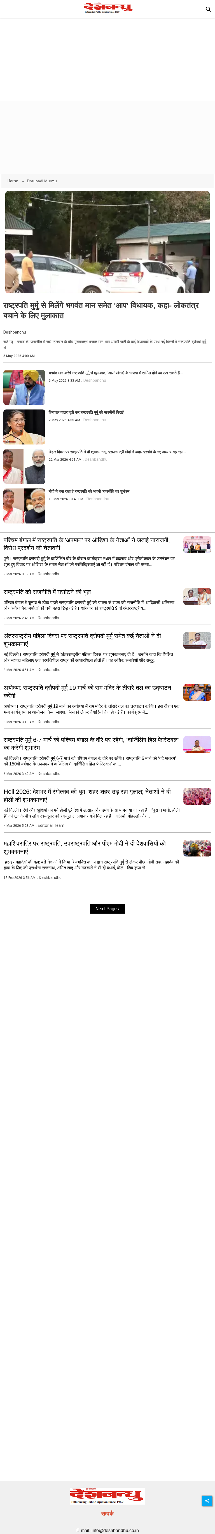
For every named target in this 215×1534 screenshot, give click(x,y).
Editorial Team (51, 825)
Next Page (106, 908)
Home (13, 181)
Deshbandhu (14, 332)
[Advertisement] (107, 54)
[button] (9, 13)
